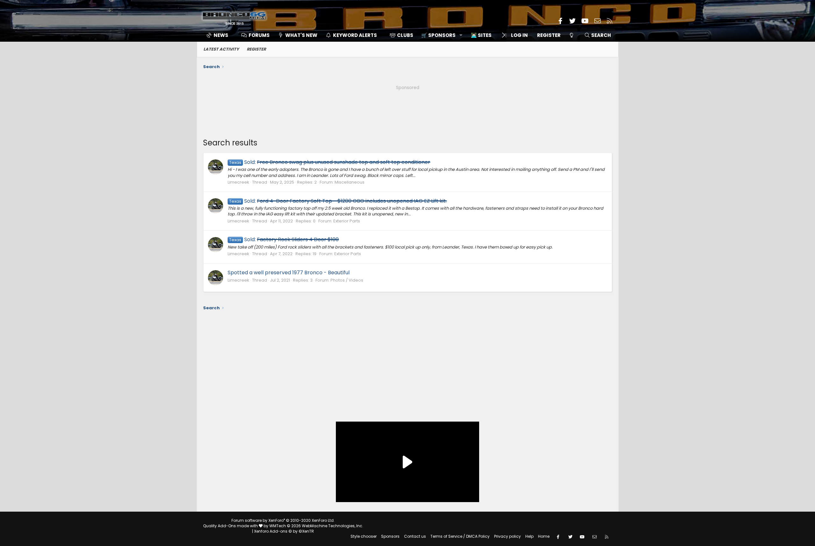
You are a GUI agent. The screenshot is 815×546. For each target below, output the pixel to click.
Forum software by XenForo (283, 520)
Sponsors (390, 536)
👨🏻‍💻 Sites (481, 35)
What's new (301, 35)
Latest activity (221, 49)
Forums (259, 35)
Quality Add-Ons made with (231, 525)
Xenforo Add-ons (284, 531)
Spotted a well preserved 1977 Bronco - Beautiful (289, 272)
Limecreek (238, 182)
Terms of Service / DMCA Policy (460, 536)
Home (543, 536)
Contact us (415, 536)
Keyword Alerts (355, 35)
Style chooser (364, 536)
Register (256, 49)
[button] (439, 35)
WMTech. (316, 525)
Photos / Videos (346, 280)
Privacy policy (507, 536)
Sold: (329, 162)
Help (529, 536)
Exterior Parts (346, 221)
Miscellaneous (350, 182)
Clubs (405, 35)
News (221, 35)
